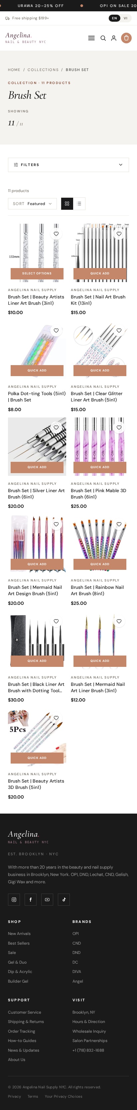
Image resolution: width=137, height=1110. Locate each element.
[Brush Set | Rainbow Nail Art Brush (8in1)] (100, 543)
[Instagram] (14, 900)
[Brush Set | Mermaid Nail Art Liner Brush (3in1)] (100, 640)
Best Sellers (19, 943)
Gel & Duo (17, 962)
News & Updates (23, 1050)
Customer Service (24, 1012)
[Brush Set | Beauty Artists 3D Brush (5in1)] (37, 737)
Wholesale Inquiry (89, 1031)
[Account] (113, 38)
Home (14, 69)
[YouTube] (47, 900)
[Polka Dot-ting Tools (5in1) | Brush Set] (37, 349)
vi (126, 18)
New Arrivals (19, 933)
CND (76, 943)
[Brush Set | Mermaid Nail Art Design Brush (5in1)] (37, 543)
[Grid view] (67, 204)
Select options (37, 273)
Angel (77, 981)
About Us (16, 1059)
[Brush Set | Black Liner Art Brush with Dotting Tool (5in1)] (37, 640)
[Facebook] (31, 900)
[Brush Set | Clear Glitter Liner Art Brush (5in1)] (100, 349)
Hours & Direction (88, 1021)
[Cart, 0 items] (126, 38)
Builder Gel (18, 981)
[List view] (79, 204)
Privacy (14, 1096)
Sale (12, 952)
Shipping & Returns (26, 1021)
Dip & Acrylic (20, 971)
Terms (33, 1096)
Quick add (100, 273)
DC (75, 962)
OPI (75, 933)
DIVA (76, 971)
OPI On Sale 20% (100, 5)
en (114, 18)
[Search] (103, 38)
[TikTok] (64, 900)
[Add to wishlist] (56, 234)
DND (76, 952)
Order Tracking (21, 1031)
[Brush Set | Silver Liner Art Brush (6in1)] (37, 446)
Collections (43, 69)
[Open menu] (91, 38)
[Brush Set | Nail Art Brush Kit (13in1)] (100, 253)
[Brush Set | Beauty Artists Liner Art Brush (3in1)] (37, 253)
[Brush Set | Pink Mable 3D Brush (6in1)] (100, 446)
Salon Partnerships (89, 1040)
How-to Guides (22, 1040)
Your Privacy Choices (63, 1096)
